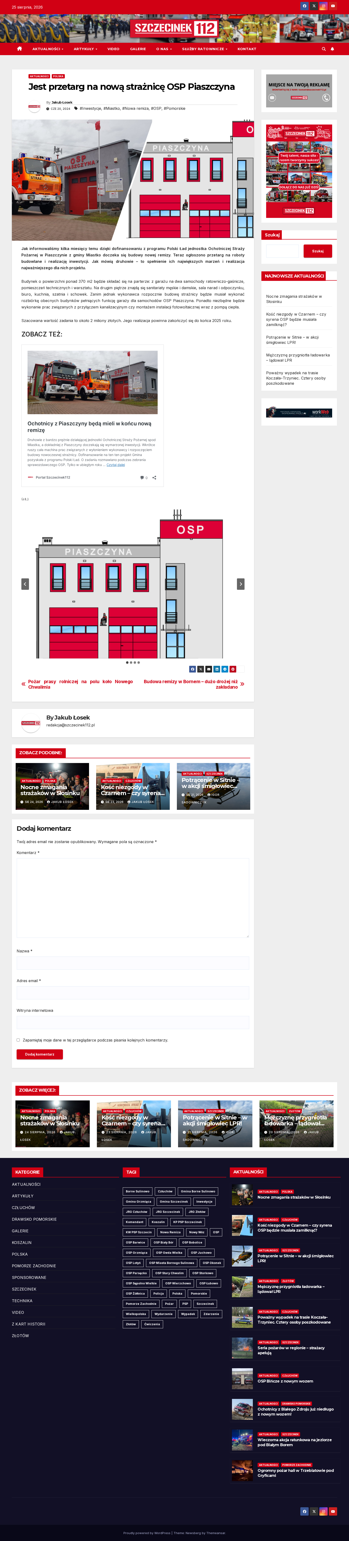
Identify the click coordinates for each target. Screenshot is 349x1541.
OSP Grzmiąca (136, 1252)
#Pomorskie (174, 108)
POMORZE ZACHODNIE (34, 1265)
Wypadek (188, 1314)
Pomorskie (199, 1293)
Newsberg (193, 1533)
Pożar (169, 1304)
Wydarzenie (164, 1314)
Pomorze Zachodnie (141, 1304)
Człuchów (165, 1191)
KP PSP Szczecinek (187, 1222)
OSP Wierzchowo (178, 1283)
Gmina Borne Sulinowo (198, 1191)
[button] (324, 49)
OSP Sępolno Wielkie (141, 1283)
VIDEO (114, 49)
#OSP (156, 108)
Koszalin (158, 1222)
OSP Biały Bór (164, 1242)
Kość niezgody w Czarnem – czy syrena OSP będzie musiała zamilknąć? (296, 319)
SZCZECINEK (214, 773)
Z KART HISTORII (28, 1324)
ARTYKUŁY (84, 49)
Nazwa (25, 951)
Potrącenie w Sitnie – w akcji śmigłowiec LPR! (211, 786)
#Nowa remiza (135, 108)
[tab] (127, 662)
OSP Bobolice (192, 1242)
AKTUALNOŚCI (47, 49)
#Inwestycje (90, 108)
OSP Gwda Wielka (169, 1252)
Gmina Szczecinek (174, 1201)
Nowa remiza (170, 1232)
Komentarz (28, 852)
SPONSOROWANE (29, 1277)
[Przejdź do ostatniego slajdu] (25, 584)
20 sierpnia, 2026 (285, 1132)
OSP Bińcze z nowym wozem (285, 1381)
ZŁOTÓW (294, 1111)
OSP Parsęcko (136, 1273)
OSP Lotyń (133, 1263)
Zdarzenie (211, 1314)
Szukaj (272, 235)
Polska (177, 1293)
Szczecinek (205, 1304)
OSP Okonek (212, 1263)
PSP (185, 1304)
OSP (216, 1232)
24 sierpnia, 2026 (41, 1132)
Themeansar (215, 1533)
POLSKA (58, 76)
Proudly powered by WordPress (147, 1533)
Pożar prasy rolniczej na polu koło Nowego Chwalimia (80, 684)
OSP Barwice (135, 1242)
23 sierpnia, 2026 (122, 1132)
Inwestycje (204, 1201)
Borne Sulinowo (137, 1191)
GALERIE (138, 49)
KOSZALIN (22, 1242)
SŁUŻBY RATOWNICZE (203, 49)
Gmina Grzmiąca (138, 1201)
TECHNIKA (22, 1300)
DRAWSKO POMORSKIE (34, 1219)
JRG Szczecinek (168, 1212)
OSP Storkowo (202, 1273)
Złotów (131, 1324)
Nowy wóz (196, 1232)
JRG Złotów (197, 1212)
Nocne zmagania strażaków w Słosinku (50, 790)
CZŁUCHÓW (133, 780)
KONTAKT (247, 49)
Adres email (29, 980)
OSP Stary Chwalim (169, 1273)
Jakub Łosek (62, 102)
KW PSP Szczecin (139, 1232)
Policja (158, 1293)
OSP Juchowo (201, 1252)
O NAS (163, 49)
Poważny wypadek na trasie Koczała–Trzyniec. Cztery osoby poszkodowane (296, 378)
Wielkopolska (136, 1314)
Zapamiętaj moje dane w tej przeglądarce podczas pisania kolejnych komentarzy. (95, 1040)
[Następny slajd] (241, 584)
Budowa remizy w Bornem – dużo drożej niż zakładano (191, 684)
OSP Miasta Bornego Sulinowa (171, 1263)
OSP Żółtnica (135, 1293)
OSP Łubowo (208, 1283)
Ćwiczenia (152, 1324)
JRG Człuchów (136, 1212)
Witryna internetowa (35, 1010)
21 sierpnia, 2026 (202, 1132)
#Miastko (112, 108)
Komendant (134, 1222)
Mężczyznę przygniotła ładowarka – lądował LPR (295, 1123)
